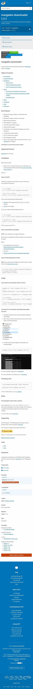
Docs (5, 448)
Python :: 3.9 (7, 548)
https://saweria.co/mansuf (8, 438)
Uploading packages (16, 578)
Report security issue (16, 630)
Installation (6, 81)
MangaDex (28, 67)
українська (6, 677)
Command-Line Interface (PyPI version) (16, 91)
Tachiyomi (6, 141)
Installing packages (16, 576)
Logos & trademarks (16, 599)
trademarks (10, 656)
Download (5, 470)
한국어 (24, 679)
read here (21, 371)
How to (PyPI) (9, 83)
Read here (3, 154)
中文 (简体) (22, 677)
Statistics (16, 597)
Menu (27, 3)
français (16, 676)
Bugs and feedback (16, 610)
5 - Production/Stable (9, 529)
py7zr (5, 206)
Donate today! (16, 652)
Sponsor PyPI (16, 617)
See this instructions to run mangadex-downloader (16, 253)
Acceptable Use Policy (15, 636)
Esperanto (20, 679)
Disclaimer (6, 106)
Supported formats (8, 78)
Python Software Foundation (22, 656)
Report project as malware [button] (16, 555)
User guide (16, 580)
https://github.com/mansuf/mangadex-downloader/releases (14, 248)
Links (5, 104)
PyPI (5, 446)
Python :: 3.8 (7, 547)
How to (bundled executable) (13, 85)
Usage (5, 89)
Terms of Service (16, 628)
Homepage (6, 468)
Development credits (16, 619)
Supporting (6, 102)
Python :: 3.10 (7, 550)
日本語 (20, 676)
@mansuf (20, 425)
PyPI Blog (15, 593)
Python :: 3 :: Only (8, 545)
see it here (15, 414)
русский (11, 679)
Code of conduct (16, 632)
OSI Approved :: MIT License (10, 539)
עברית (15, 679)
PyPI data (4, 477)
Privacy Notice (16, 634)
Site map (16, 660)
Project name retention (16, 582)
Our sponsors (16, 601)
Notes (5, 100)
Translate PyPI (16, 615)
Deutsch (17, 677)
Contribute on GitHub (15, 612)
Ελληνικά (12, 677)
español (11, 676)
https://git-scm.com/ (12, 264)
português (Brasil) (27, 676)
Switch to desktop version (16, 668)
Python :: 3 (6, 543)
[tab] (16, 38)
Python (8, 68)
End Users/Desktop (8, 534)
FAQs (16, 584)
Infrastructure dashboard (16, 595)
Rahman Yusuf (8, 501)
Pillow (5, 202)
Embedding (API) (10, 97)
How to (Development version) (13, 87)
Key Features (7, 76)
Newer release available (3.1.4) (10, 482)
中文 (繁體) (28, 677)
